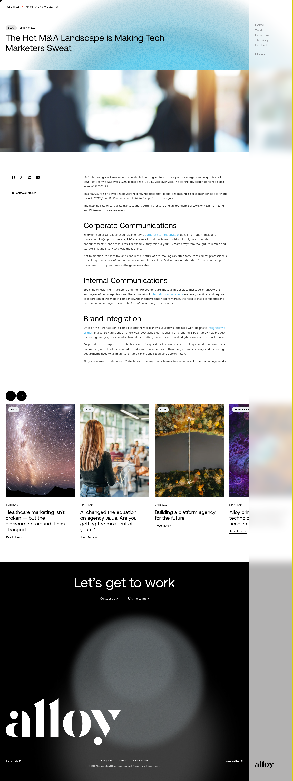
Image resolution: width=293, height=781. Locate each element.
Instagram (106, 760)
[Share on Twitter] (21, 177)
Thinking (261, 40)
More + (260, 54)
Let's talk (12, 761)
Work (259, 30)
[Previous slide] (11, 396)
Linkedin (122, 760)
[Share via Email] (38, 177)
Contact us (107, 598)
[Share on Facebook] (13, 177)
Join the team (137, 598)
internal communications (167, 294)
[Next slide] (21, 396)
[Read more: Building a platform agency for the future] (189, 466)
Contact (261, 45)
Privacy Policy (140, 760)
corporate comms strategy (162, 235)
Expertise (262, 35)
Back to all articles (25, 192)
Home (259, 25)
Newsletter (232, 761)
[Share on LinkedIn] (30, 177)
